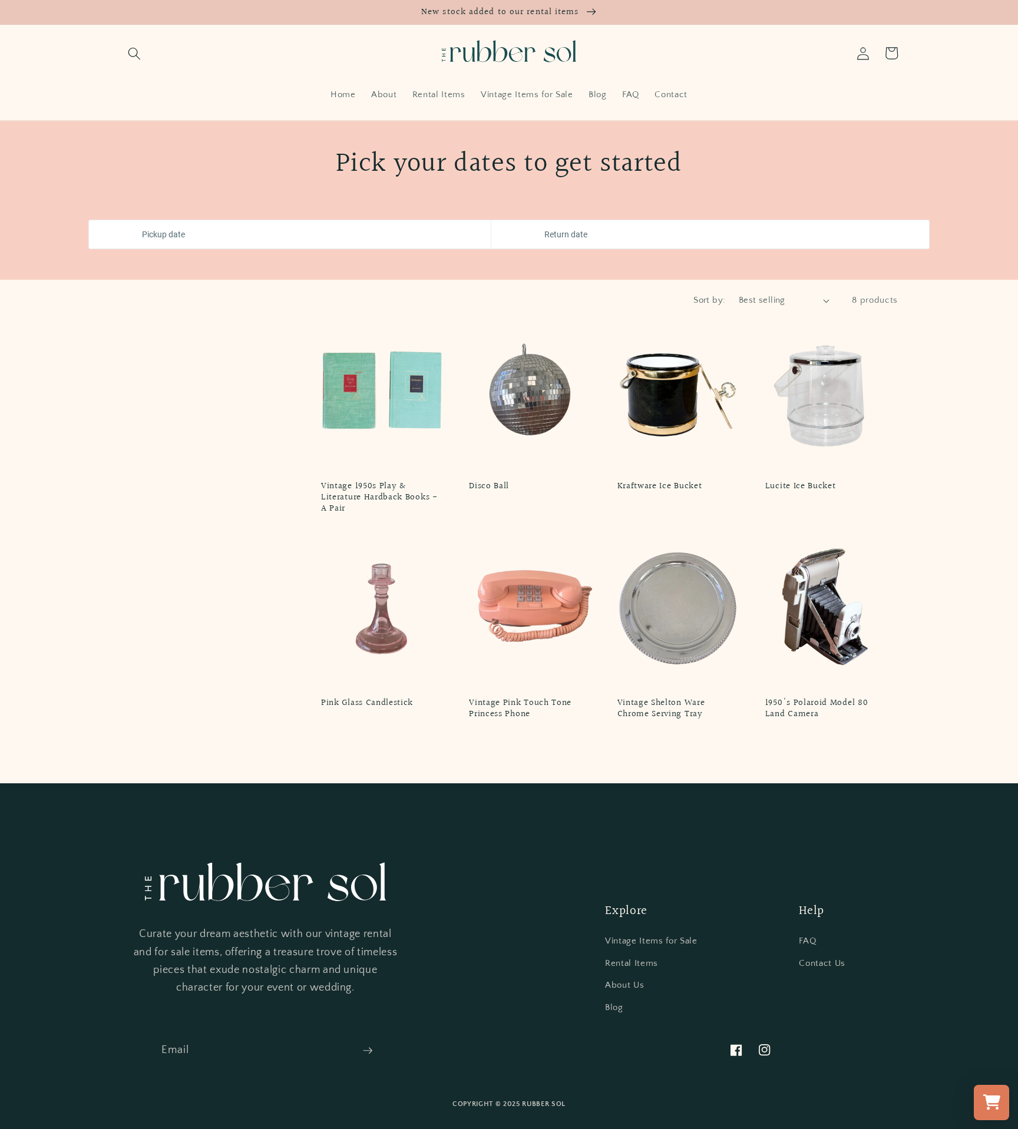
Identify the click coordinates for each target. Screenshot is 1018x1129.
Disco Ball (489, 486)
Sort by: (709, 300)
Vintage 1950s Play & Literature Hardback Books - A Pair (379, 498)
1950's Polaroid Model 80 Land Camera (816, 708)
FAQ (807, 941)
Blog (614, 1007)
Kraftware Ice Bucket (659, 486)
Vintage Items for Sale (651, 941)
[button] (134, 53)
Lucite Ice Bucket (800, 486)
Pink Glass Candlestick (367, 702)
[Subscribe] (367, 1050)
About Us (624, 985)
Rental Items (631, 963)
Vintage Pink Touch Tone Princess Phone (520, 708)
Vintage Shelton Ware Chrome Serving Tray (661, 708)
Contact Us (822, 963)
